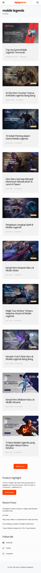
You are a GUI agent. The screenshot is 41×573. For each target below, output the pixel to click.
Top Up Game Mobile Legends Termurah (16, 51)
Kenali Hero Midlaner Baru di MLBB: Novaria (20, 401)
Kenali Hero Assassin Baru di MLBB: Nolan (20, 269)
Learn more (9, 492)
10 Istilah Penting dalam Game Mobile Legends (18, 137)
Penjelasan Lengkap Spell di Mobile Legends (19, 226)
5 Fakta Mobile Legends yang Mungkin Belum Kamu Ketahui (20, 445)
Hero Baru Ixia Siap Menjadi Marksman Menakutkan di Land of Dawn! (19, 181)
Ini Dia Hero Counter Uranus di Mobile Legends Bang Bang (20, 94)
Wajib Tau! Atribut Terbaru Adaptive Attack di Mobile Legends (19, 313)
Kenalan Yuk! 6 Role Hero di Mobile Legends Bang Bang (19, 358)
